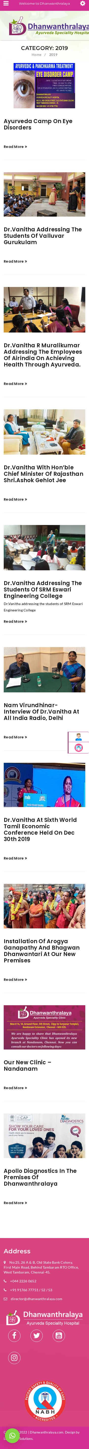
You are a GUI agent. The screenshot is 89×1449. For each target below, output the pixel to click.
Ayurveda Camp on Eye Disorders (38, 124)
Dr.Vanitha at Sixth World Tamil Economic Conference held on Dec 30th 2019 (40, 829)
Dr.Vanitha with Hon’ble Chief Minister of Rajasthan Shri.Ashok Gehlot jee (43, 474)
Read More (14, 146)
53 (49, 1290)
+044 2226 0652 (23, 1281)
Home (36, 54)
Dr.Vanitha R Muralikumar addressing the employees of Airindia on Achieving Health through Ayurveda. (43, 355)
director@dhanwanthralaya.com (36, 1299)
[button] (12, 1435)
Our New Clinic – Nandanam (27, 1066)
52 (43, 1290)
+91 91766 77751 (24, 1290)
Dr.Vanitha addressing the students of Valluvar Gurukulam (43, 236)
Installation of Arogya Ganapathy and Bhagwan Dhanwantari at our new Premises (42, 951)
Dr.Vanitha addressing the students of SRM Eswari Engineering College (43, 589)
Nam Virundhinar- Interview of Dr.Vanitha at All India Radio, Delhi (41, 711)
